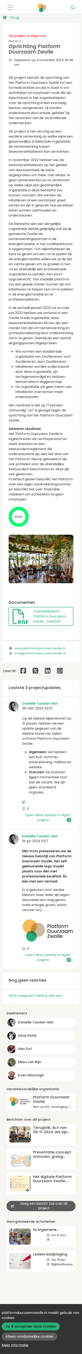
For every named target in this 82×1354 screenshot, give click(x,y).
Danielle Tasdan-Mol (40, 703)
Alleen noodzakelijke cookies (29, 1336)
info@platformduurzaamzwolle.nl (40, 653)
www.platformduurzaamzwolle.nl (39, 648)
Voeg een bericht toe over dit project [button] (44, 1206)
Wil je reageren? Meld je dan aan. (36, 995)
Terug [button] (13, 17)
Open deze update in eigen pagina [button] (47, 817)
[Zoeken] (73, 8)
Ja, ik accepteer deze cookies (30, 1326)
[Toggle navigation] (10, 8)
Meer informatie (15, 1345)
